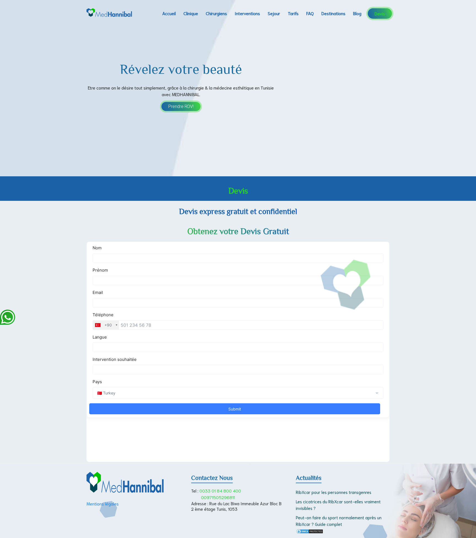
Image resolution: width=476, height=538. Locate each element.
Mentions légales (102, 503)
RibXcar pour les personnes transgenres (333, 492)
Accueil (169, 13)
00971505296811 (218, 497)
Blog (357, 13)
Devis (380, 13)
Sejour (274, 13)
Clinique (190, 13)
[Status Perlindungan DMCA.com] (309, 532)
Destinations (333, 13)
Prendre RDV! (181, 106)
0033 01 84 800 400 (220, 490)
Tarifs (293, 13)
